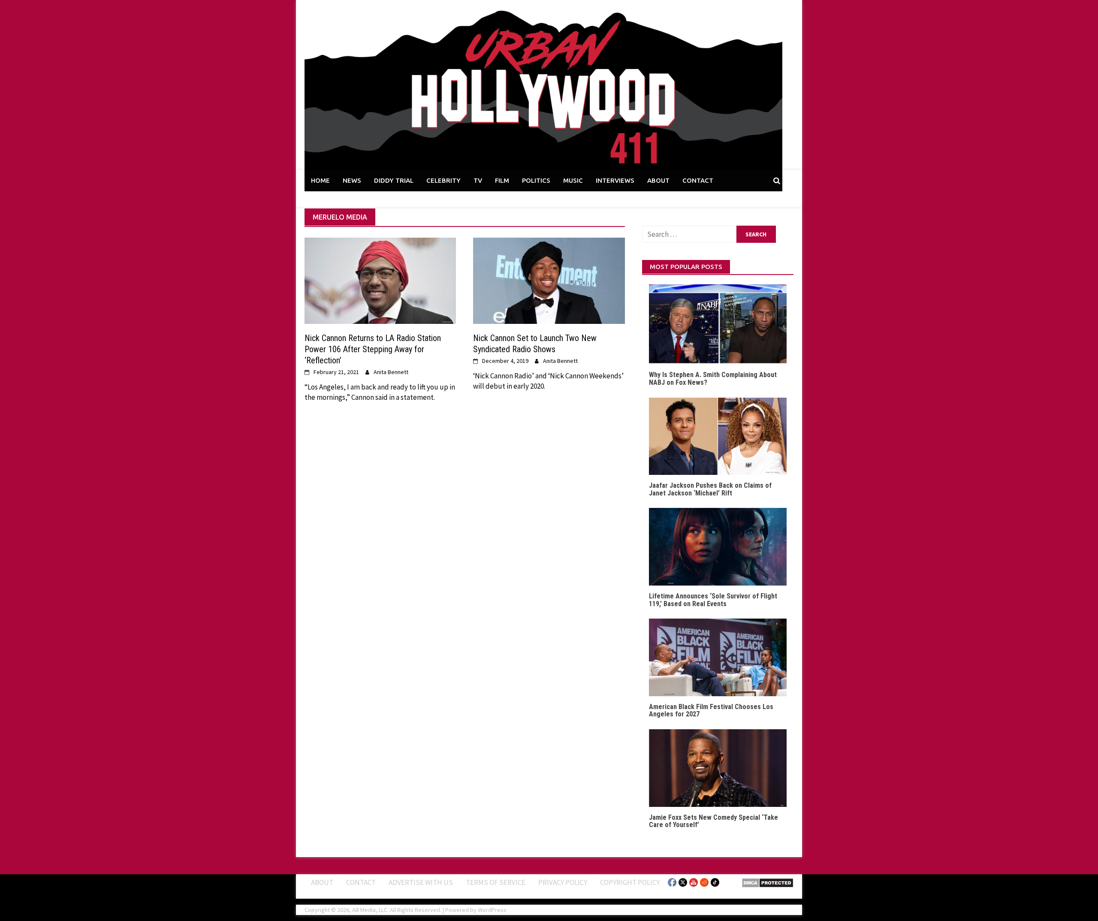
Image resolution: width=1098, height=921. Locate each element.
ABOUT (658, 180)
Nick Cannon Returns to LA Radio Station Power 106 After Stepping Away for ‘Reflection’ (373, 349)
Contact (361, 882)
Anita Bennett (391, 372)
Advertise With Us (421, 882)
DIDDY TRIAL (393, 180)
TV (478, 180)
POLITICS (536, 180)
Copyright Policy (630, 882)
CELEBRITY (443, 180)
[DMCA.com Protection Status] (767, 882)
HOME (320, 180)
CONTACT (697, 180)
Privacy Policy (562, 882)
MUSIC (573, 180)
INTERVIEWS (615, 180)
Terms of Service (495, 882)
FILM (502, 180)
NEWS (352, 180)
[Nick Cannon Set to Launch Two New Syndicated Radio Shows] (548, 280)
